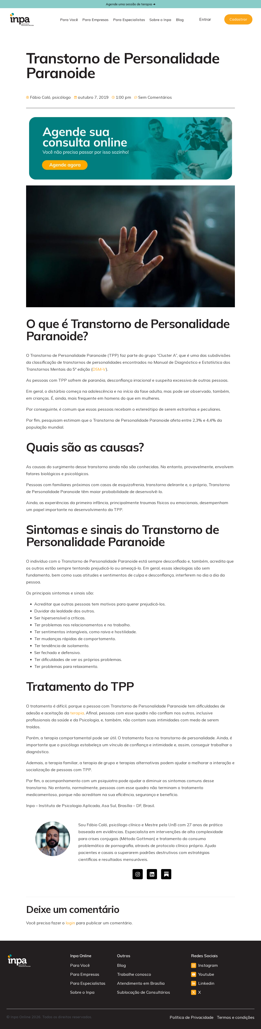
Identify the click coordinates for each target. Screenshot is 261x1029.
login (70, 922)
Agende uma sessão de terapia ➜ (130, 4)
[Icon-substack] (166, 874)
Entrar (205, 19)
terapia (77, 712)
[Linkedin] (152, 874)
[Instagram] (138, 874)
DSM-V (99, 369)
